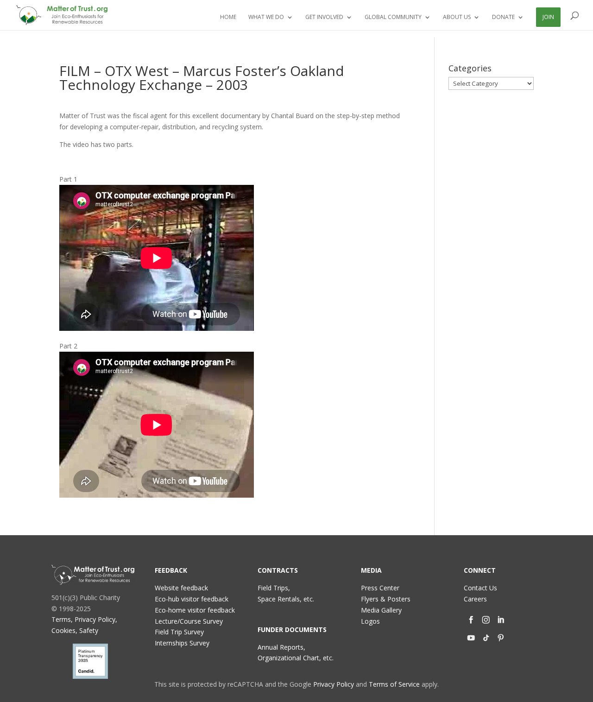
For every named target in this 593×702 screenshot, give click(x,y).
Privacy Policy (333, 684)
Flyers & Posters (385, 598)
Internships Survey (182, 643)
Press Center (380, 587)
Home (228, 17)
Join (548, 17)
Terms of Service (394, 684)
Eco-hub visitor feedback (191, 598)
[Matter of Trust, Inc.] (92, 574)
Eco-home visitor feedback (195, 610)
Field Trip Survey (179, 631)
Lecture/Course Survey (189, 621)
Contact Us (480, 587)
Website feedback (181, 587)
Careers (475, 598)
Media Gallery (381, 610)
